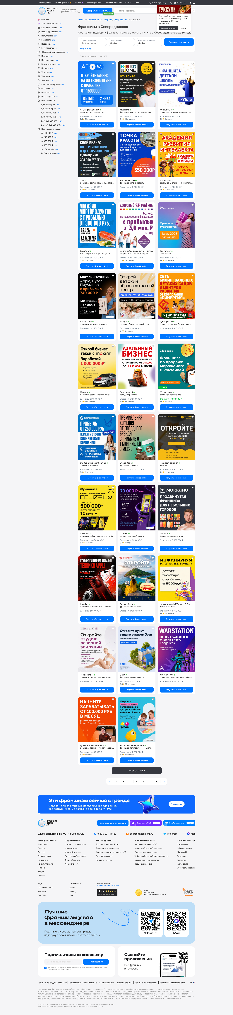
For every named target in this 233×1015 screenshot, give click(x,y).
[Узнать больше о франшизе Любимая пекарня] (176, 437)
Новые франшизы (51, 32)
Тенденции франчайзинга (107, 848)
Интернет (47, 92)
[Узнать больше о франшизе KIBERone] (136, 84)
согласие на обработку (59, 968)
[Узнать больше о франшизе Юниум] (136, 296)
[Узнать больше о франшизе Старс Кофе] (136, 437)
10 (157, 781)
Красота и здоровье (52, 84)
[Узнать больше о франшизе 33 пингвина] (176, 366)
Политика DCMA (106, 983)
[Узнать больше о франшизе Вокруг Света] (136, 578)
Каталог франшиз (44, 3)
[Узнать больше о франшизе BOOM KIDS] (176, 154)
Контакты (181, 860)
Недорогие (48, 44)
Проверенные (49, 60)
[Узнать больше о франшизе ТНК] (97, 154)
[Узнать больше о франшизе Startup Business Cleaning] (97, 437)
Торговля (47, 76)
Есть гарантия (49, 48)
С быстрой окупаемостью (54, 52)
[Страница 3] (109, 781)
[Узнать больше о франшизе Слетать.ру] (176, 225)
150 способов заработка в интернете (151, 856)
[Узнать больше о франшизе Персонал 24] (136, 366)
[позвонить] (171, 3)
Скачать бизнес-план (168, 28)
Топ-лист (77, 3)
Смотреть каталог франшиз (113, 823)
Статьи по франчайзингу (76, 844)
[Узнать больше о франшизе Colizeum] (97, 507)
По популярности (45, 864)
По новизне (43, 860)
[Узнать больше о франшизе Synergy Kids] (176, 296)
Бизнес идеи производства (146, 860)
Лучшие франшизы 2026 (107, 844)
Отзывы (45, 19)
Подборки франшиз (93, 3)
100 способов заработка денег (148, 848)
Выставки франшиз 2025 (145, 844)
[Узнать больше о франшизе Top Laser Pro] (97, 649)
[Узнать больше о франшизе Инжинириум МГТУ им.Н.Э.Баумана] (176, 578)
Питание (47, 68)
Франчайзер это (72, 860)
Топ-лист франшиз (51, 23)
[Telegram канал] (179, 823)
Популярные (49, 36)
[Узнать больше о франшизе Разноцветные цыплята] (136, 719)
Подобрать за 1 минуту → (97, 10)
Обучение (47, 88)
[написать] (175, 3)
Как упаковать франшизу (146, 852)
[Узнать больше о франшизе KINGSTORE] (97, 296)
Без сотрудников (50, 64)
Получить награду (104, 856)
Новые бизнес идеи (143, 864)
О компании (182, 844)
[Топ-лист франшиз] (116, 804)
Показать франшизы (179, 42)
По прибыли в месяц (51, 129)
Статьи (128, 3)
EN (191, 982)
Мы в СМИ (182, 852)
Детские (47, 80)
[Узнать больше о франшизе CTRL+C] (136, 507)
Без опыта (48, 40)
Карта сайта (182, 864)
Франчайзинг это (72, 852)
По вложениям (48, 100)
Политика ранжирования (146, 983)
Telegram (172, 833)
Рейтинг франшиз (62, 3)
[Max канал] (146, 823)
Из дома (47, 56)
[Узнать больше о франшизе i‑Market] (97, 578)
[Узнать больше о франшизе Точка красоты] (136, 154)
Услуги (46, 72)
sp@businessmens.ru (141, 833)
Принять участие (104, 860)
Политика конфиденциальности (52, 983)
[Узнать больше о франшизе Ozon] (136, 649)
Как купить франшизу (113, 3)
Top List (41, 852)
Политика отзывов (124, 983)
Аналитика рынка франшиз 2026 (111, 852)
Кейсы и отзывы (184, 848)
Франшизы (42, 844)
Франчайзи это (72, 864)
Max (193, 833)
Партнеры (181, 856)
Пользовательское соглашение (83, 983)
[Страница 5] (163, 781)
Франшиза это (71, 848)
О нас (137, 3)
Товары (41, 875)
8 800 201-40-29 (106, 833)
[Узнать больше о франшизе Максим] (97, 366)
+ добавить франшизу (157, 3)
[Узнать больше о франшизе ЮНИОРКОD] (176, 84)
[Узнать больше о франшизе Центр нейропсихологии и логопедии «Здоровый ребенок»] (136, 225)
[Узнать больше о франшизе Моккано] (176, 507)
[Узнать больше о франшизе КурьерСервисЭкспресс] (97, 719)
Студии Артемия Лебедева (108, 885)
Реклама (42, 891)
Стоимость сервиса (186, 868)
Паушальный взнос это (75, 856)
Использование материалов (172, 983)
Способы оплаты (45, 887)
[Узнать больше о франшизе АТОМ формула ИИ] (97, 84)
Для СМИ (42, 895)
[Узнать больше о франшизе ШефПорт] (97, 225)
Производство (49, 96)
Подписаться (96, 961)
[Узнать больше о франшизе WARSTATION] (176, 649)
